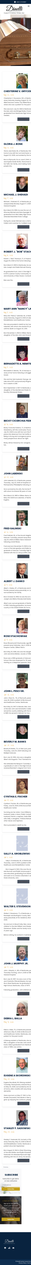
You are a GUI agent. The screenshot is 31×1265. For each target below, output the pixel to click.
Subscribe (10, 1189)
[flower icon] (5, 1248)
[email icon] (13, 1248)
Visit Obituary (23, 119)
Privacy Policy (22, 1263)
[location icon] (9, 1248)
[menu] (28, 6)
